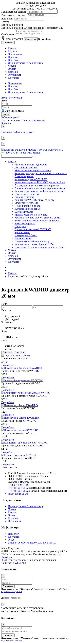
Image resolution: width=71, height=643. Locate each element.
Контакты (13, 77)
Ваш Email (7, 18)
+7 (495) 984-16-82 (18, 487)
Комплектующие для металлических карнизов (41, 173)
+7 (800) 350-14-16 (12, 152)
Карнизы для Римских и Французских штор (39, 191)
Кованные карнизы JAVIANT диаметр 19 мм (40, 182)
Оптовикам (14, 74)
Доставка (13, 71)
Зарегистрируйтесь (33, 120)
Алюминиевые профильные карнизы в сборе (40, 188)
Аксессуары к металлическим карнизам (37, 185)
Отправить (8, 42)
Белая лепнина (23, 238)
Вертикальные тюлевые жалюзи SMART (38, 220)
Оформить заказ (25, 132)
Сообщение (7, 34)
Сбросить (19, 352)
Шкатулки (20, 226)
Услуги (12, 65)
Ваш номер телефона (13, 15)
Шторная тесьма (24, 211)
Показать (7, 352)
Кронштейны (22, 232)
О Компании (15, 83)
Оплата (12, 68)
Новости (13, 57)
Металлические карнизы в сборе (33, 170)
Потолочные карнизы (27, 194)
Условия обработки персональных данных (32, 542)
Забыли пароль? (10, 117)
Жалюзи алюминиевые (27, 208)
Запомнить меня (14, 110)
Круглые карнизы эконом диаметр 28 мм (37, 217)
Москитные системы (26, 202)
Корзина (12, 51)
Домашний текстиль (26, 167)
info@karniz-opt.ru (18, 493)
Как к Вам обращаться (13, 11)
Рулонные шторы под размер (31, 164)
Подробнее (7, 365)
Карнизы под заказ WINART (31, 179)
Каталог (12, 48)
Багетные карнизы (25, 223)
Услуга (5, 21)
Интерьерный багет (26, 235)
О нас (11, 539)
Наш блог (13, 60)
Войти (6, 114)
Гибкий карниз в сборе (27, 205)
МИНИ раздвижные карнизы (31, 214)
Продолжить (8, 132)
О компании (15, 54)
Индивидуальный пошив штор (25, 63)
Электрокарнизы (24, 176)
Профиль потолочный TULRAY (33, 229)
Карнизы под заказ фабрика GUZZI (34, 244)
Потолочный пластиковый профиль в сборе (39, 247)
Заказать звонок (31, 152)
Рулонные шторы (24, 197)
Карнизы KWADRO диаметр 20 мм (34, 200)
